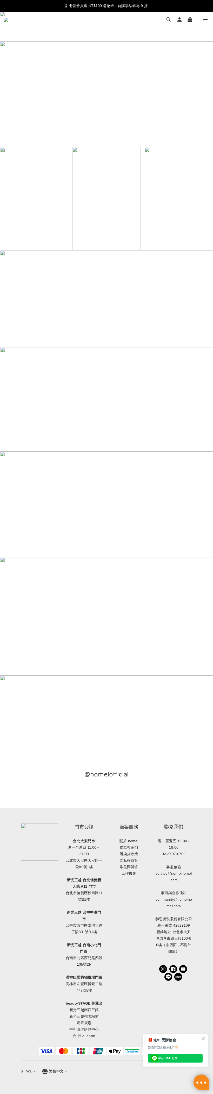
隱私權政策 (129, 860)
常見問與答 (129, 867)
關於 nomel (128, 841)
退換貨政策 (129, 854)
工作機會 (129, 873)
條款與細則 (129, 847)
